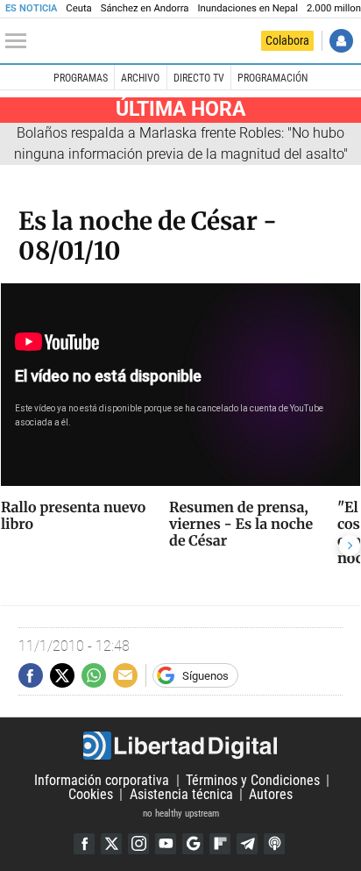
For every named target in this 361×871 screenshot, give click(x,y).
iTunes (274, 843)
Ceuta (78, 8)
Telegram (247, 843)
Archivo (140, 78)
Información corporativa (101, 780)
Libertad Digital (180, 746)
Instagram (138, 843)
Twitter (111, 843)
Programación (272, 78)
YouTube (165, 843)
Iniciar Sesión (341, 41)
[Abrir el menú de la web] (20, 41)
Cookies (90, 794)
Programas (80, 78)
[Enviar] (93, 675)
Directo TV (198, 78)
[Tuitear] (62, 675)
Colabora (287, 40)
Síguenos (205, 676)
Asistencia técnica (181, 794)
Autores (271, 794)
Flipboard (219, 843)
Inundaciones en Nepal (247, 8)
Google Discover (192, 843)
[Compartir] (30, 675)
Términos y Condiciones (253, 780)
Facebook (84, 843)
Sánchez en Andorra (145, 8)
